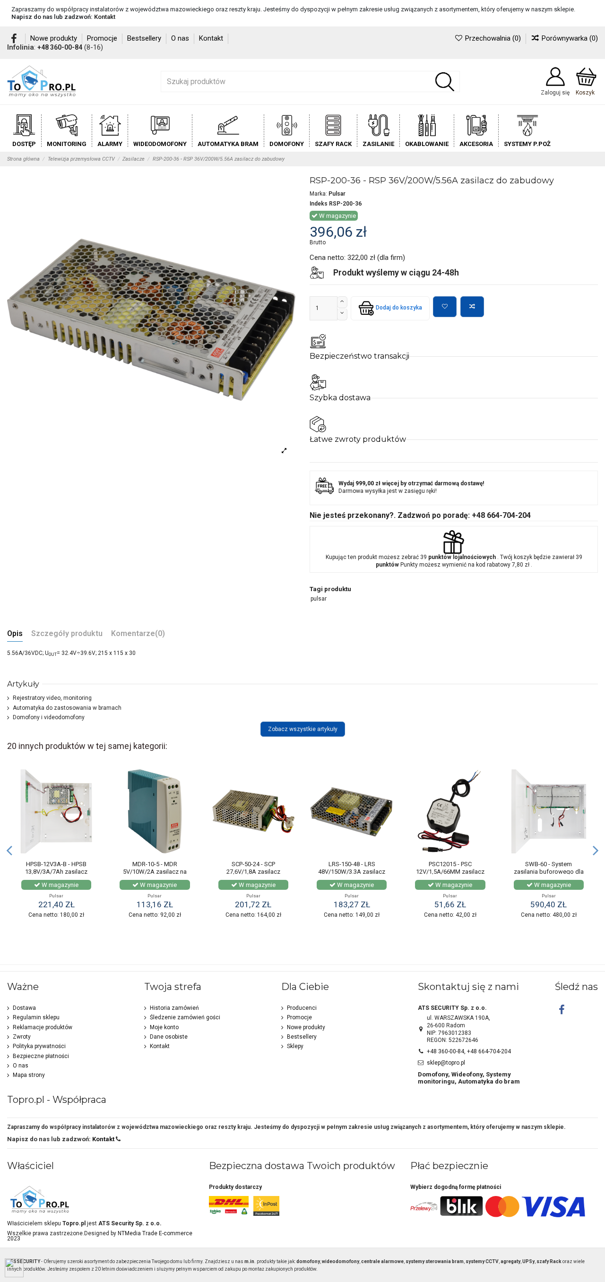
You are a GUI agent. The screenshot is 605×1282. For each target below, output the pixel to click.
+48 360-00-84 (59, 47)
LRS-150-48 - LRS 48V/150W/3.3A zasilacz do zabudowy (351, 871)
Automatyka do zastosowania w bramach (67, 708)
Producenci (302, 1008)
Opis (15, 634)
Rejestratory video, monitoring (52, 698)
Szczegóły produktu (67, 634)
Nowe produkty (54, 38)
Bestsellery (145, 38)
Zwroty (22, 1036)
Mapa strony (29, 1075)
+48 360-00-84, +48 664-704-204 (469, 1051)
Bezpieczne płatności (41, 1056)
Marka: (318, 193)
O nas (181, 38)
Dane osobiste (169, 1036)
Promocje (103, 38)
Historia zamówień (174, 1008)
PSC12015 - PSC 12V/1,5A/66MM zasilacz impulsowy (450, 871)
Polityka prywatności (39, 1046)
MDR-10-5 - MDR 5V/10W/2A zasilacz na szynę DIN (155, 871)
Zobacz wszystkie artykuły (302, 729)
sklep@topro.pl (446, 1062)
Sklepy (295, 1046)
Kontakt (104, 16)
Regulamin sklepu (36, 1017)
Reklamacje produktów (42, 1027)
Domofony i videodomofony (49, 717)
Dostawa (24, 1008)
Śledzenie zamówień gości (185, 1017)
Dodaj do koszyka (399, 308)
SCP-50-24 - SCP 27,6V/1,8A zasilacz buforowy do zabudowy (253, 871)
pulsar (319, 598)
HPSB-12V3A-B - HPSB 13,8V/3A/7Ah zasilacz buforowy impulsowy (56, 871)
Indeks (319, 203)
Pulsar (337, 193)
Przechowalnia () (492, 38)
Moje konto (164, 1027)
